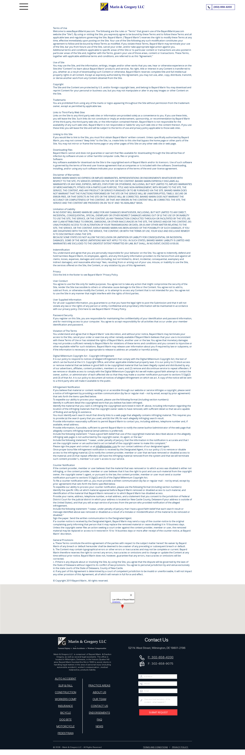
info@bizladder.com (106, 446)
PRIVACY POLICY (180, 747)
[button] (23, 7)
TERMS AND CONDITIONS (155, 747)
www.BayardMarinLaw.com (80, 31)
